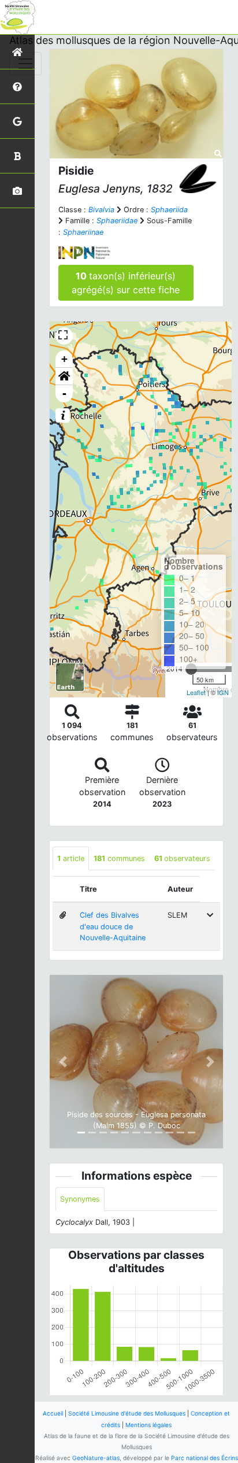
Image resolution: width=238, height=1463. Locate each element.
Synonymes (80, 1199)
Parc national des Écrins (204, 1457)
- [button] (64, 393)
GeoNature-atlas (96, 1457)
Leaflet (196, 692)
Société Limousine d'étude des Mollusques (126, 1413)
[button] (64, 376)
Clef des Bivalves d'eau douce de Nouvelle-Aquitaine (113, 926)
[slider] (191, 669)
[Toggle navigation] (25, 63)
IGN (223, 692)
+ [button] (64, 359)
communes (119, 858)
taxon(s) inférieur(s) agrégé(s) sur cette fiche (126, 282)
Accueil (53, 1413)
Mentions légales (148, 1424)
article (70, 858)
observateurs (182, 858)
